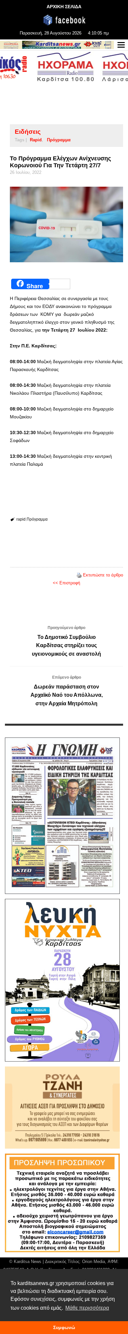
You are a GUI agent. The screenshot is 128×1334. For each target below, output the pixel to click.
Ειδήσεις (28, 131)
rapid (36, 139)
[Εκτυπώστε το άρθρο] (79, 575)
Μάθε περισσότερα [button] (87, 1308)
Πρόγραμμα (59, 139)
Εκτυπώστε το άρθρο (103, 575)
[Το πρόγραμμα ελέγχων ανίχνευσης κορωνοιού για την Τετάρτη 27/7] (66, 224)
